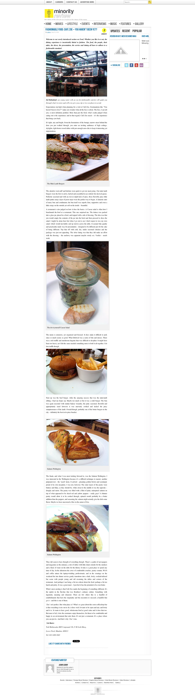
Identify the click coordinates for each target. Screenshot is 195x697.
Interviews (100, 24)
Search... (150, 2)
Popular (137, 31)
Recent (126, 31)
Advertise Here (87, 2)
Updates (115, 31)
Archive (77, 682)
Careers (59, 2)
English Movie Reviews (96, 680)
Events (86, 24)
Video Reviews (124, 680)
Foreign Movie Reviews (80, 680)
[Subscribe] (141, 65)
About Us (93, 682)
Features (126, 24)
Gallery (139, 24)
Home (48, 24)
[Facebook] (131, 65)
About (49, 2)
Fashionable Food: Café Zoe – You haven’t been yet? (71, 29)
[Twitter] (126, 65)
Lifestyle (72, 24)
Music (113, 24)
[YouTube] (136, 65)
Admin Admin (63, 665)
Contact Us (71, 2)
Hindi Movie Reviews (111, 680)
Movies (59, 24)
